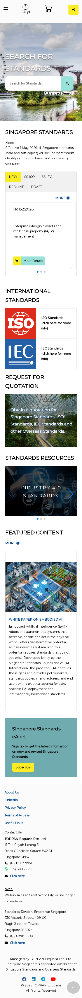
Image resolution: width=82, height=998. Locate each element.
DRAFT (36, 187)
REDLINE (16, 187)
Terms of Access (17, 815)
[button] (37, 272)
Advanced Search (58, 93)
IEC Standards (56, 353)
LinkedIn (11, 800)
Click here (17, 876)
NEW (13, 177)
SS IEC (47, 177)
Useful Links (14, 823)
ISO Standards (56, 323)
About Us (12, 792)
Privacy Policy (15, 808)
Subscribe (23, 767)
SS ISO (29, 177)
